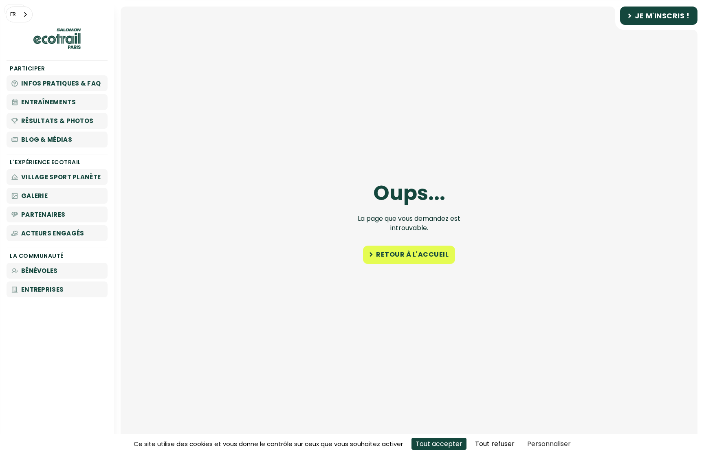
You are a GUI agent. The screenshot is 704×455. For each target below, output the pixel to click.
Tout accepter (439, 443)
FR (13, 14)
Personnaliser (549, 443)
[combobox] (19, 14)
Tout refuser (495, 443)
